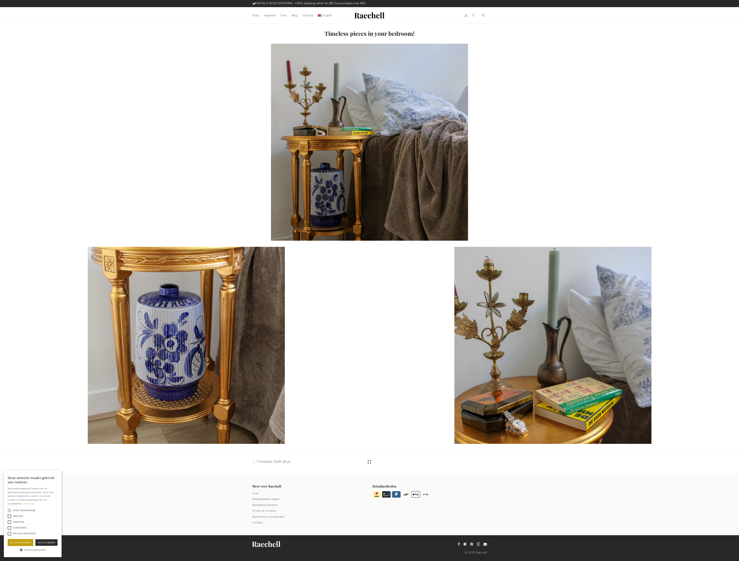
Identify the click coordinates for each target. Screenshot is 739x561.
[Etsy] (478, 543)
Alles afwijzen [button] (46, 542)
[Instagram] (465, 543)
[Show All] (369, 462)
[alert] (33, 513)
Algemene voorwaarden (268, 516)
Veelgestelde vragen (266, 499)
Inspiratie (270, 15)
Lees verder (29, 503)
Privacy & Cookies (264, 511)
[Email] (485, 543)
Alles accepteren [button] (20, 542)
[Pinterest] (472, 543)
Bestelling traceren (265, 505)
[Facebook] (459, 543)
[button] (33, 550)
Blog (295, 15)
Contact (308, 15)
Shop (255, 15)
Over (283, 15)
